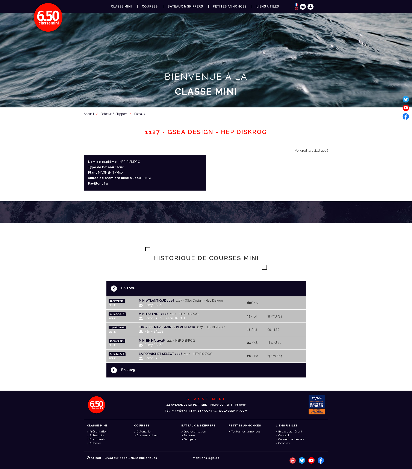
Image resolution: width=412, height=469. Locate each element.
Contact (283, 435)
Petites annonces (230, 6)
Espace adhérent (206, 112)
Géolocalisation (195, 431)
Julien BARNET (175, 318)
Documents (97, 439)
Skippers (190, 439)
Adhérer (95, 443)
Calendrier (144, 431)
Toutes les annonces (246, 431)
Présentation (98, 431)
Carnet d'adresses (291, 439)
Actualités (96, 435)
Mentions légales (206, 458)
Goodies (284, 443)
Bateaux (189, 435)
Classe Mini (121, 6)
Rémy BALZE (154, 305)
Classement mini (149, 435)
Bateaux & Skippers (185, 6)
